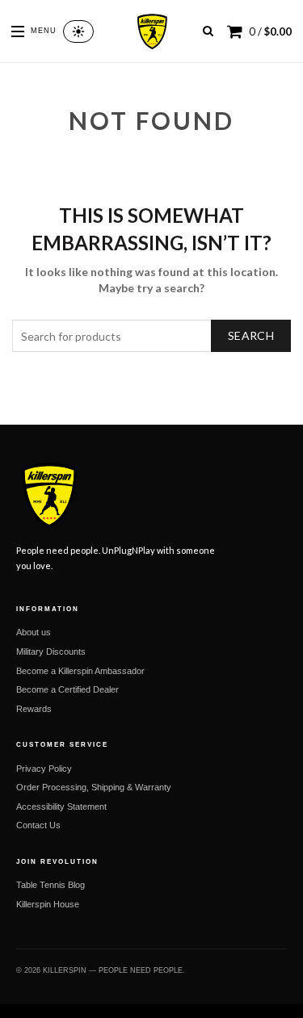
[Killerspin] (151, 31)
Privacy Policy (44, 768)
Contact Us (38, 825)
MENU (44, 31)
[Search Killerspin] (208, 31)
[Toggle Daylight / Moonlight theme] (78, 31)
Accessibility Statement (61, 806)
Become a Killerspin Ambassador (80, 671)
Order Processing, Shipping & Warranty (93, 787)
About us (33, 632)
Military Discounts (51, 651)
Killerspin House (47, 904)
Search (251, 335)
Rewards (34, 709)
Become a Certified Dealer (67, 689)
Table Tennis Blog (50, 885)
